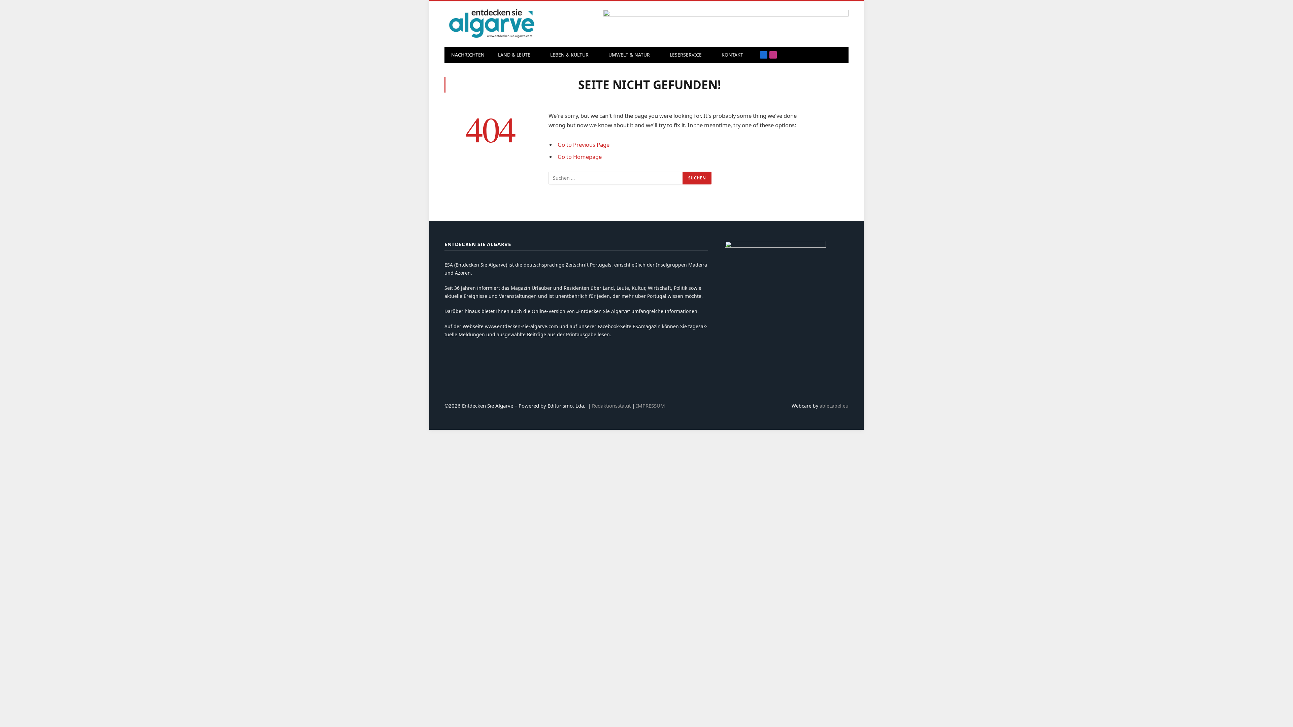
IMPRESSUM (650, 405)
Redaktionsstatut (611, 405)
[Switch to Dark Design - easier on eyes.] (840, 54)
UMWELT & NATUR (629, 54)
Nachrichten (468, 54)
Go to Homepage (580, 157)
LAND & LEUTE (514, 54)
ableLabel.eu (834, 406)
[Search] (830, 55)
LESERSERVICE (686, 54)
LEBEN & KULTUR (569, 54)
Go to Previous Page (583, 144)
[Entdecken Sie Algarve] (491, 24)
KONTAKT (732, 54)
